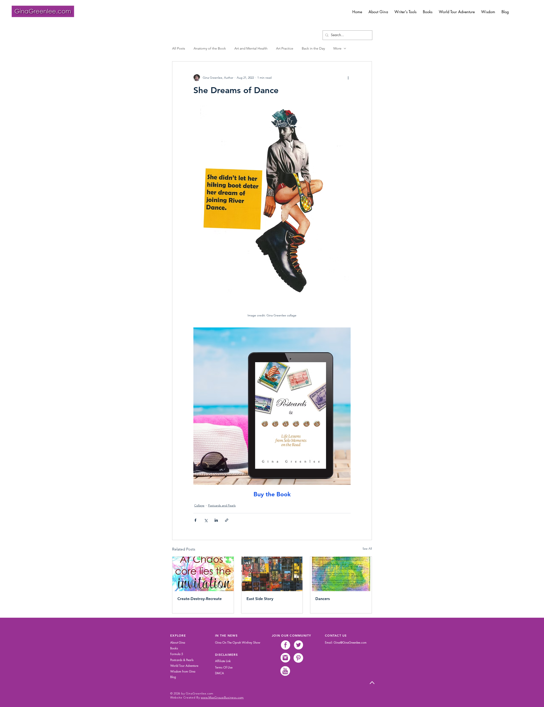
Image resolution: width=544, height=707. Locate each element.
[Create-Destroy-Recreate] (203, 574)
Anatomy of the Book (210, 48)
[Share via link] (227, 520)
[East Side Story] (272, 574)
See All (367, 549)
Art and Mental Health (251, 48)
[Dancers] (341, 574)
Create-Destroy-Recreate (199, 598)
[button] (405, 11)
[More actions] (348, 77)
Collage (199, 505)
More (337, 48)
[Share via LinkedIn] (216, 520)
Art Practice (284, 48)
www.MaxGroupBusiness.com (222, 697)
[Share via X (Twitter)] (206, 520)
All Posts (178, 48)
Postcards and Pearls (222, 505)
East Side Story (259, 598)
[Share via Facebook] (195, 520)
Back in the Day (313, 48)
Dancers (322, 598)
